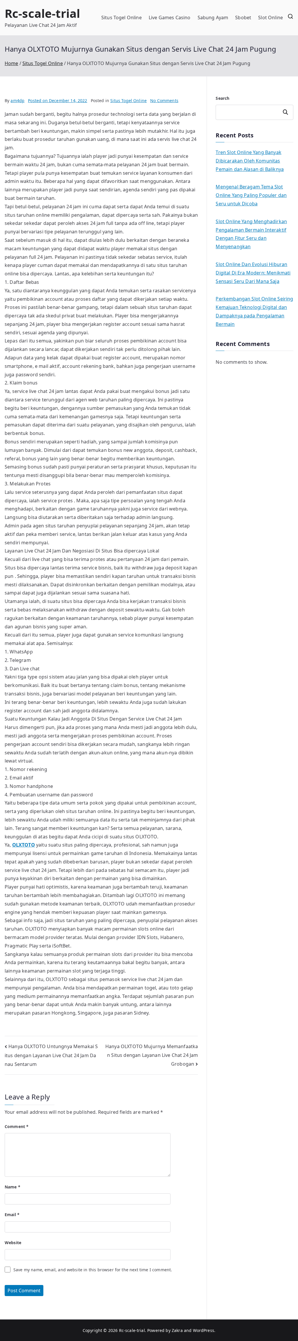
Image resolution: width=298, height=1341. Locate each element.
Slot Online (270, 17)
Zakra (177, 1330)
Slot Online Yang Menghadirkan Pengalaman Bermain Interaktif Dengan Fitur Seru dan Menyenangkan (251, 234)
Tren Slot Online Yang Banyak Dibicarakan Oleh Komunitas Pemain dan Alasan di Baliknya (250, 160)
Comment (17, 1126)
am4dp (17, 100)
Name (12, 1187)
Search (222, 98)
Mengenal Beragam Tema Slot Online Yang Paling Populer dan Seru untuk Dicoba (251, 195)
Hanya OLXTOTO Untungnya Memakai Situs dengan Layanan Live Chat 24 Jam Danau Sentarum (51, 1055)
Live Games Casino (170, 17)
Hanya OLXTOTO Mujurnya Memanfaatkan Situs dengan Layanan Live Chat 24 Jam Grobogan (151, 1055)
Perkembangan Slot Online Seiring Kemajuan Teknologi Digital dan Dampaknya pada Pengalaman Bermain (254, 311)
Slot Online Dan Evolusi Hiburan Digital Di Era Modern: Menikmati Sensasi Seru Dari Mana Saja (253, 272)
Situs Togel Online (121, 17)
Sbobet (243, 17)
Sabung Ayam (213, 17)
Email (12, 1214)
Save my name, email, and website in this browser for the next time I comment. (92, 1269)
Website (13, 1242)
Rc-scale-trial (42, 13)
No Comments (164, 100)
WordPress (203, 1330)
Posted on (57, 100)
